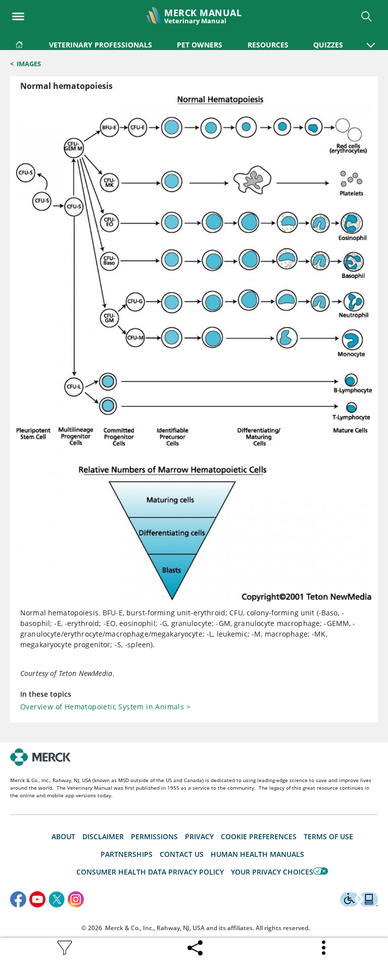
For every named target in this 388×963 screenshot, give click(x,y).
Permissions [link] (154, 836)
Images (29, 63)
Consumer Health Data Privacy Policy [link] (150, 872)
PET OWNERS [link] (199, 45)
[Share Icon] (195, 945)
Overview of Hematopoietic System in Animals (105, 706)
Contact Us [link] (182, 854)
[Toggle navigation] (18, 13)
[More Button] (324, 948)
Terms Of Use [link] (328, 836)
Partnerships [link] (127, 854)
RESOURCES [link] (268, 45)
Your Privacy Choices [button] (272, 872)
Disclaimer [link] (103, 836)
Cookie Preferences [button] (259, 836)
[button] (371, 40)
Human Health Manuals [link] (257, 854)
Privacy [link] (199, 836)
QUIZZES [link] (328, 45)
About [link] (63, 836)
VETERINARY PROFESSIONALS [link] (100, 45)
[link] (19, 42)
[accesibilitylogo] (359, 900)
